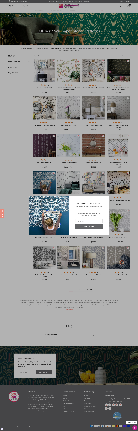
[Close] (106, 198)
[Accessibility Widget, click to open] (2, 429)
